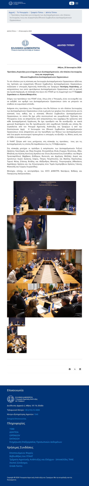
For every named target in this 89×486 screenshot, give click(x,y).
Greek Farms (15, 465)
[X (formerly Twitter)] (75, 369)
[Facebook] (70, 369)
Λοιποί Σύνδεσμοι (18, 462)
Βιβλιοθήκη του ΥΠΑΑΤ (21, 456)
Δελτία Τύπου (11, 31)
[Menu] (76, 3)
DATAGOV (14, 438)
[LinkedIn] (80, 369)
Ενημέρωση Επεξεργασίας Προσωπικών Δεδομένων (35, 441)
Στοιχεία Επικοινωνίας (16, 418)
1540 (36, 414)
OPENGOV (14, 435)
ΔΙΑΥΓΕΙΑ (13, 432)
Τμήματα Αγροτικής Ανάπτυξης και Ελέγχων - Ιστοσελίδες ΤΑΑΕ (41, 459)
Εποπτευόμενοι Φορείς (21, 452)
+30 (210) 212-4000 (32, 410)
